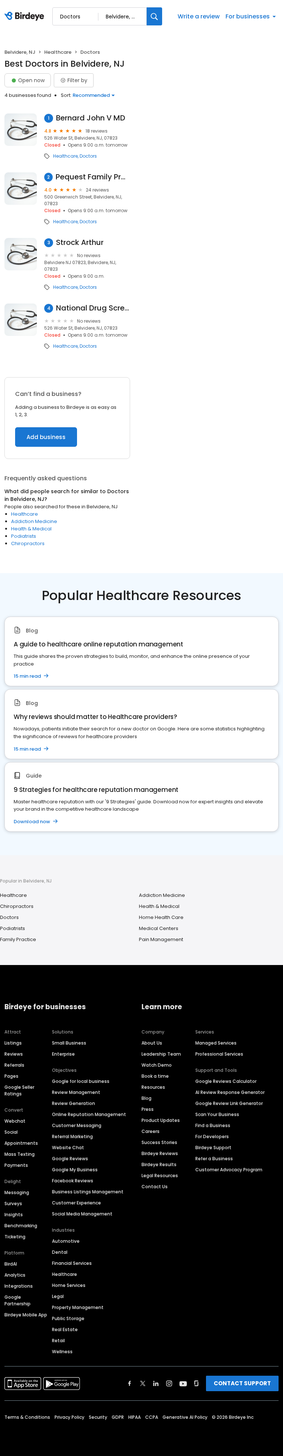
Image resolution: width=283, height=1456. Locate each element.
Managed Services (216, 1043)
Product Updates (161, 1120)
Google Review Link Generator (229, 1103)
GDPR (118, 1417)
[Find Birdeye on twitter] (143, 1383)
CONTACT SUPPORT (242, 1383)
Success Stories (159, 1142)
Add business (46, 437)
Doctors (88, 156)
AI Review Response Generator (230, 1092)
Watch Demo (157, 1065)
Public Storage (68, 1318)
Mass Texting (19, 1154)
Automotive (66, 1241)
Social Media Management (82, 1214)
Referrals (14, 1065)
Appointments (21, 1143)
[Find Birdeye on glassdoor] (196, 1383)
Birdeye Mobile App (25, 1315)
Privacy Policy (69, 1417)
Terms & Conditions (27, 1417)
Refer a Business (214, 1158)
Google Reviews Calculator (225, 1081)
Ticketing (14, 1237)
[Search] (154, 16)
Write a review (199, 16)
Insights (13, 1214)
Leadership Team (161, 1054)
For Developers (212, 1136)
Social (11, 1132)
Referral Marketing (72, 1136)
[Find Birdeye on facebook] (130, 1383)
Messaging (16, 1192)
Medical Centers (158, 928)
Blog (146, 1098)
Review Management (76, 1092)
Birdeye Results (159, 1164)
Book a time (155, 1076)
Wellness (62, 1351)
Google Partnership (17, 1300)
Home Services (68, 1285)
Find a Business (212, 1125)
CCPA (151, 1417)
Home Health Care (161, 917)
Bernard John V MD (90, 118)
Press (148, 1109)
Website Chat (68, 1147)
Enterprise (63, 1054)
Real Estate (65, 1329)
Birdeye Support (213, 1147)
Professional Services (219, 1054)
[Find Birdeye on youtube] (183, 1383)
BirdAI (10, 1264)
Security (98, 1417)
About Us (152, 1043)
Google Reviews (70, 1158)
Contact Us (155, 1186)
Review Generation (73, 1103)
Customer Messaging (76, 1125)
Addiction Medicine (34, 521)
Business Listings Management (87, 1192)
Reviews (13, 1054)
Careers (151, 1131)
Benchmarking (20, 1225)
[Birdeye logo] (25, 16)
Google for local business (80, 1081)
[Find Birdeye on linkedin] (156, 1383)
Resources (153, 1087)
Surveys (13, 1203)
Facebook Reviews (72, 1181)
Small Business (69, 1043)
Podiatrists (23, 536)
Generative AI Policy (185, 1417)
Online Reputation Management (89, 1114)
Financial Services (72, 1263)
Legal (58, 1296)
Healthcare (57, 52)
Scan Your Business (217, 1114)
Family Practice (18, 939)
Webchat (14, 1121)
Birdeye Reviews (160, 1153)
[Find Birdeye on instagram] (169, 1383)
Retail (58, 1340)
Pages (11, 1076)
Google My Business (75, 1169)
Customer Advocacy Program (228, 1169)
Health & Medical (31, 528)
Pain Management (161, 939)
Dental (59, 1252)
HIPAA (134, 1417)
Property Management (78, 1307)
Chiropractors (28, 543)
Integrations (18, 1286)
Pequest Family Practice (93, 177)
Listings (13, 1043)
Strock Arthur (80, 242)
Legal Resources (160, 1175)
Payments (16, 1165)
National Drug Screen (93, 308)
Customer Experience (76, 1203)
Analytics (14, 1275)
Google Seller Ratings (19, 1090)
